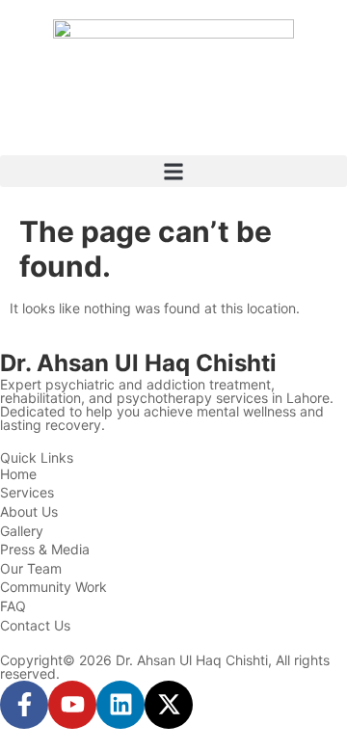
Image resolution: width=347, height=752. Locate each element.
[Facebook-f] (24, 705)
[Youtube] (72, 705)
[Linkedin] (120, 705)
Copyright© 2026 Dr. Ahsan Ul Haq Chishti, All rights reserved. (165, 667)
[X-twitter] (169, 705)
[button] (173, 171)
